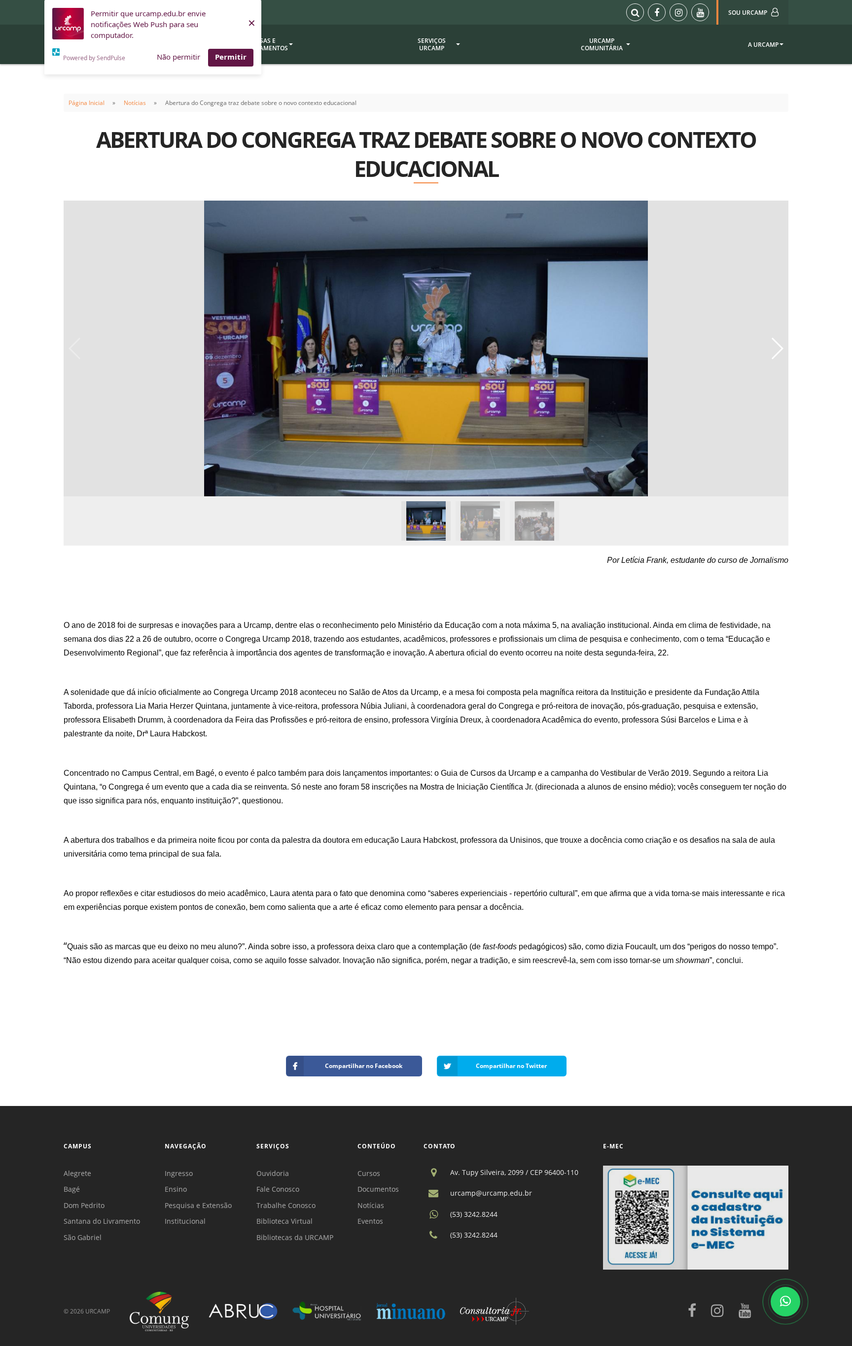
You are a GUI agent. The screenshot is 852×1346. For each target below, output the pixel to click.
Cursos (368, 1173)
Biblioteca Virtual (284, 1221)
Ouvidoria (272, 1173)
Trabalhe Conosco (286, 1205)
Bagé (72, 1189)
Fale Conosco (277, 1189)
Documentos (378, 1189)
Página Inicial (87, 103)
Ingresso (179, 1173)
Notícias (135, 103)
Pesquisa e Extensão (198, 1205)
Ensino (176, 1189)
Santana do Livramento (102, 1221)
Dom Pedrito (84, 1205)
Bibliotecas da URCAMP (294, 1237)
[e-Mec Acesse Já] (695, 1216)
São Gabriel (83, 1237)
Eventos (370, 1221)
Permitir (231, 57)
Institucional (185, 1221)
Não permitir (178, 57)
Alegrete (77, 1173)
